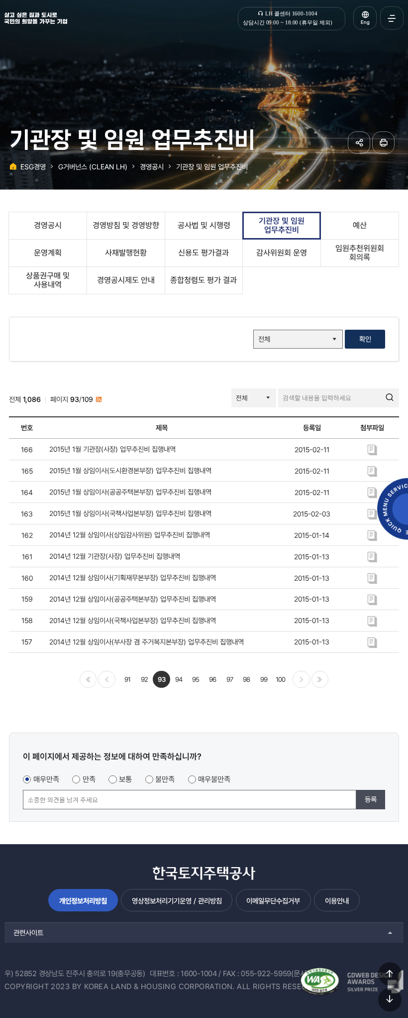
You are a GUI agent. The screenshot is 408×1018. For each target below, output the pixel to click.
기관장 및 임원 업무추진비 (212, 166)
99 (263, 679)
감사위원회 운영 (281, 252)
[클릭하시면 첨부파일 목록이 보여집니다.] (372, 449)
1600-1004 (199, 973)
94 (178, 679)
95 (195, 679)
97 (229, 679)
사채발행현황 (126, 252)
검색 (389, 397)
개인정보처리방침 (83, 900)
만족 (89, 779)
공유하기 (359, 142)
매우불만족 (214, 779)
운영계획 (48, 252)
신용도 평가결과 (203, 252)
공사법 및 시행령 (204, 225)
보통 (125, 779)
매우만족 (46, 779)
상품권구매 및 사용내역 (48, 280)
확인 (365, 339)
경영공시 (152, 166)
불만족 (165, 779)
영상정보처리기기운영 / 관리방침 (177, 900)
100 (280, 679)
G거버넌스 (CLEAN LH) (92, 166)
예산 (360, 225)
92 (144, 679)
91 (127, 679)
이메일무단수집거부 (273, 900)
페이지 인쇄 (383, 142)
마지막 (319, 679)
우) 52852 (20, 973)
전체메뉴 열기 (392, 18)
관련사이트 (28, 932)
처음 (88, 679)
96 (212, 679)
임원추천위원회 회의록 (359, 253)
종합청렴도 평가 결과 (203, 280)
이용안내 (337, 900)
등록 (371, 799)
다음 (301, 679)
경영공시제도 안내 (126, 280)
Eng (365, 22)
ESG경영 (33, 166)
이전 (106, 679)
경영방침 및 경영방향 (126, 225)
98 (246, 679)
